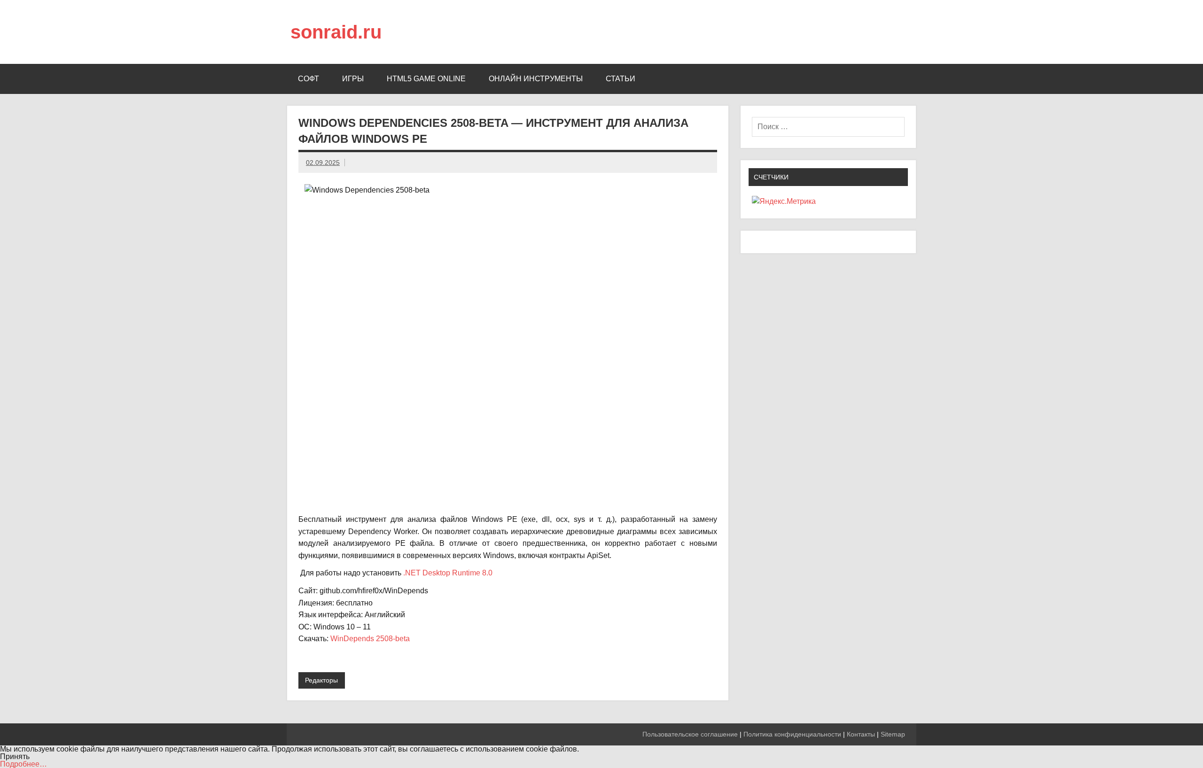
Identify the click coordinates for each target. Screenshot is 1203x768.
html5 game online (426, 79)
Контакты (861, 734)
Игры (353, 79)
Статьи (620, 79)
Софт (308, 79)
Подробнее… (23, 764)
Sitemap (893, 734)
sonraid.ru (336, 32)
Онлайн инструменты (536, 79)
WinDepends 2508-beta (370, 639)
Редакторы (321, 680)
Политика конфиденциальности (792, 734)
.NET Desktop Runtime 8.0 (447, 573)
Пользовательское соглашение (690, 734)
